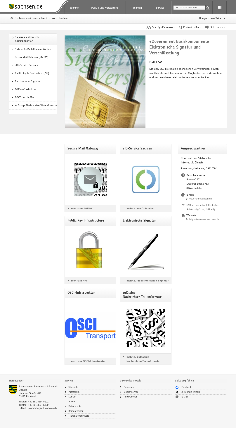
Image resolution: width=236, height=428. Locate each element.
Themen (137, 7)
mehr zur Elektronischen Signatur (147, 280)
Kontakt (72, 396)
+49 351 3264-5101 (38, 401)
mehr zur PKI (79, 280)
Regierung (129, 387)
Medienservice (131, 392)
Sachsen (74, 7)
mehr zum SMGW (81, 208)
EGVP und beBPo (24, 97)
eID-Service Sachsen (26, 65)
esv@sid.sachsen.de (200, 198)
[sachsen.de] (35, 7)
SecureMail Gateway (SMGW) (31, 57)
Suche (71, 401)
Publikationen (131, 396)
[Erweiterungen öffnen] (219, 7)
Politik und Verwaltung (105, 7)
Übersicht (73, 387)
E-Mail (184, 396)
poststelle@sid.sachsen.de (42, 408)
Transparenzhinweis (78, 416)
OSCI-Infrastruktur (25, 89)
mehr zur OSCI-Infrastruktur (88, 361)
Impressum (73, 392)
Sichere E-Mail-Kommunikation (33, 49)
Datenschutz (74, 406)
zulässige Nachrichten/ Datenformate (36, 105)
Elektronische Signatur (28, 81)
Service (160, 7)
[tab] (35, 381)
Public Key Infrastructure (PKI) (32, 73)
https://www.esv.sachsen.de (204, 219)
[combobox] (189, 7)
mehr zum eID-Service (140, 208)
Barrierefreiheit (75, 411)
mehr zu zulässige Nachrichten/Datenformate (142, 359)
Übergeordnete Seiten (210, 18)
